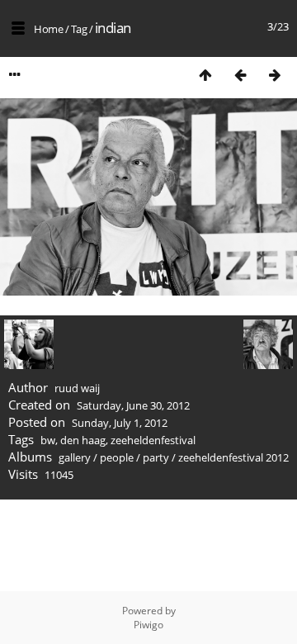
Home (48, 28)
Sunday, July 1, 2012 (119, 422)
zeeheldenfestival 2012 (233, 457)
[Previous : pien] (240, 74)
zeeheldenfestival (153, 440)
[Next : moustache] (274, 74)
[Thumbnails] (205, 74)
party (156, 457)
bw (47, 440)
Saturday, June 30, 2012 (133, 405)
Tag (79, 28)
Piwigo (148, 625)
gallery (75, 457)
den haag (83, 440)
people (117, 457)
